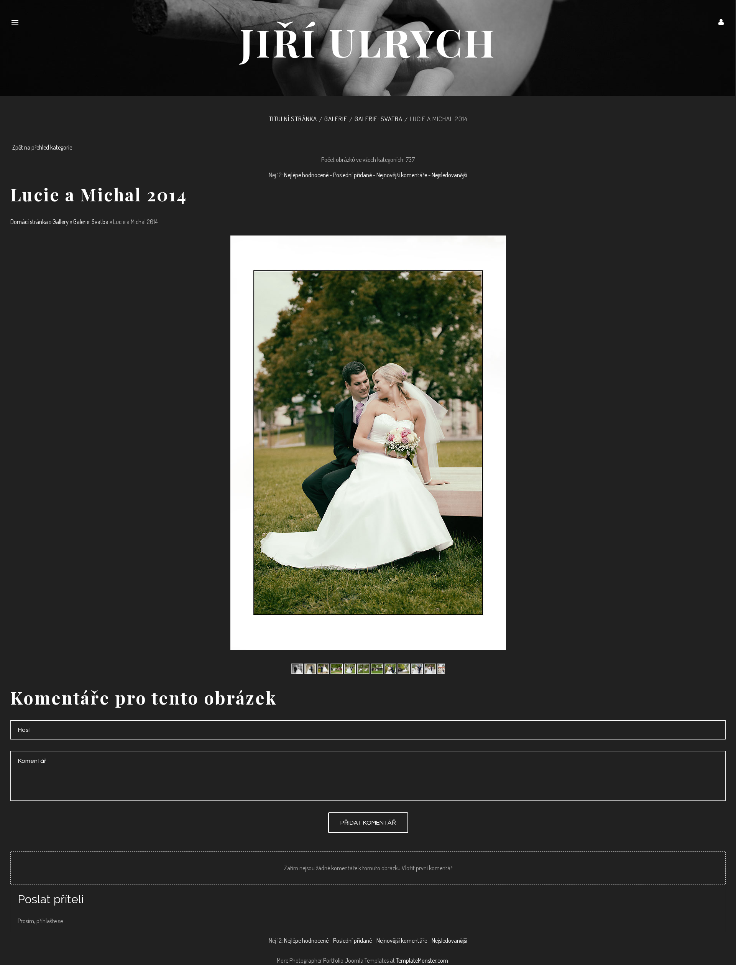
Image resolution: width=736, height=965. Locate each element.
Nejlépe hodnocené (306, 175)
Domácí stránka (29, 222)
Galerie (335, 119)
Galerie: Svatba (378, 119)
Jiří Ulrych (368, 41)
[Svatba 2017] (297, 668)
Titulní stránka (293, 119)
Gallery (61, 222)
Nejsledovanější (449, 175)
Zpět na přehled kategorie (42, 147)
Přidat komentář (368, 823)
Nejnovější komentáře (401, 175)
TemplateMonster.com (422, 960)
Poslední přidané (352, 175)
